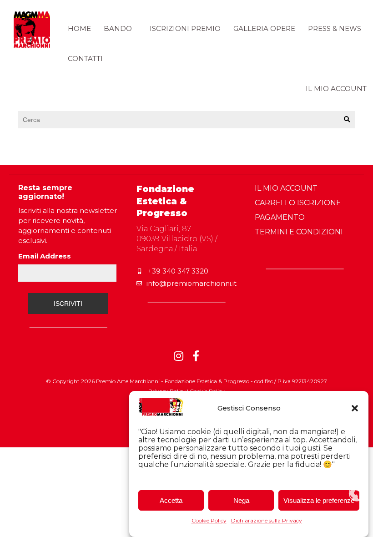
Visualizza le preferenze (318, 500)
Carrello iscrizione (298, 202)
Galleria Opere (264, 28)
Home (79, 28)
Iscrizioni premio (185, 28)
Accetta (171, 500)
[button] (354, 408)
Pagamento (280, 217)
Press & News (334, 28)
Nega (241, 500)
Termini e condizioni (299, 232)
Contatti (85, 58)
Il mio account (336, 88)
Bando (118, 28)
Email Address (44, 256)
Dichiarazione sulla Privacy (266, 520)
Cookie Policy (209, 520)
